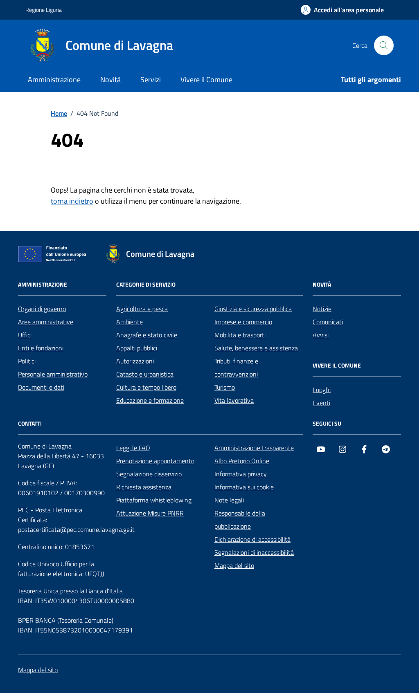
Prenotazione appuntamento (155, 461)
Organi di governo (42, 309)
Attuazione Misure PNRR (150, 513)
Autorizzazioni (135, 361)
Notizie (322, 309)
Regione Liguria (43, 9)
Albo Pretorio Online (241, 461)
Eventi (321, 403)
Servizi (150, 79)
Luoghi (322, 390)
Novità (110, 79)
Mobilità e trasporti (240, 335)
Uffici (25, 335)
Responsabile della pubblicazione (239, 519)
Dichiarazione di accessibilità (252, 539)
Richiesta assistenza (143, 487)
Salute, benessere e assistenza (256, 348)
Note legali (229, 500)
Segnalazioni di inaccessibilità (254, 552)
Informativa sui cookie (244, 487)
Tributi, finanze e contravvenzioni (236, 367)
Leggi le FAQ (133, 448)
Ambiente (129, 322)
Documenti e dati (41, 387)
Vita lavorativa (234, 400)
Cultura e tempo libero (146, 387)
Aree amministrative (45, 322)
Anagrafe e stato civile (146, 335)
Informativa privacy (240, 474)
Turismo (224, 387)
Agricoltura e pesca (142, 309)
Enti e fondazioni (40, 348)
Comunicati (328, 322)
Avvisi (321, 335)
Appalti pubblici (136, 348)
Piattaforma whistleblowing (153, 500)
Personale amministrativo (53, 374)
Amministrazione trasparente (254, 448)
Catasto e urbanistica (144, 374)
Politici (27, 361)
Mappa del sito (234, 565)
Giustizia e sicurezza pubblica (253, 309)
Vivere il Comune (206, 79)
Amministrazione (54, 79)
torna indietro (72, 200)
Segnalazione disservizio (149, 474)
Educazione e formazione (150, 400)
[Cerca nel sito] (384, 45)
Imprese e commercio (243, 322)
